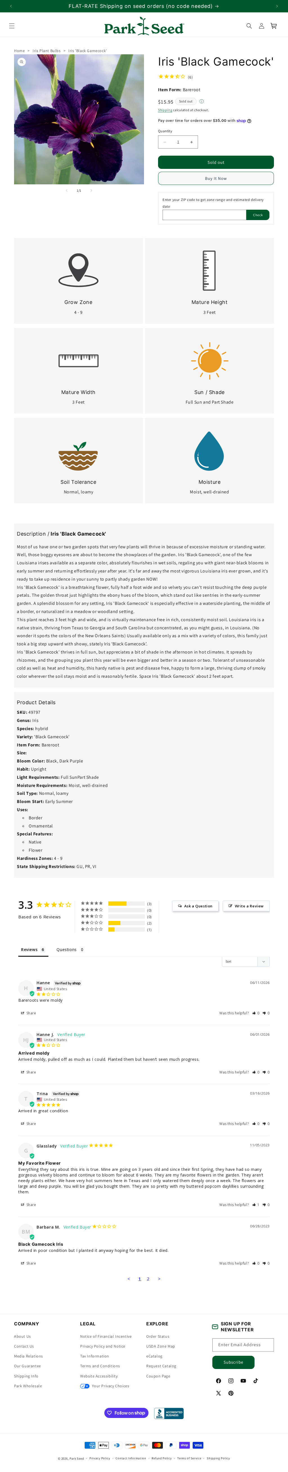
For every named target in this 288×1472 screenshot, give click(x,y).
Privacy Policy (99, 1458)
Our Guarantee (27, 1365)
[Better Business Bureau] (169, 1413)
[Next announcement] (277, 6)
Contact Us (24, 1346)
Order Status (157, 1336)
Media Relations (28, 1356)
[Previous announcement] (11, 6)
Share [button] (30, 1013)
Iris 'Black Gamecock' (87, 50)
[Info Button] (201, 102)
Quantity (165, 131)
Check (258, 214)
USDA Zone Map (160, 1346)
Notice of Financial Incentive (106, 1336)
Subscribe (233, 1362)
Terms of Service (189, 1458)
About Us (22, 1336)
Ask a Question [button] (198, 906)
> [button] (159, 1278)
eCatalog (154, 1356)
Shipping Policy (218, 1458)
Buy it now (216, 178)
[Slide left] (66, 190)
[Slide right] (91, 190)
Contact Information (131, 1458)
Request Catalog (161, 1365)
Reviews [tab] (29, 949)
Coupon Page (158, 1376)
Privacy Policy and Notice (102, 1346)
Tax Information (94, 1356)
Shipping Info (26, 1376)
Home (19, 50)
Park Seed (76, 1458)
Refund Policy (162, 1458)
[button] (12, 26)
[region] (144, 6)
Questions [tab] (66, 949)
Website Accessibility (99, 1376)
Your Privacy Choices (110, 1385)
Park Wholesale (28, 1385)
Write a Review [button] (249, 906)
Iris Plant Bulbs (47, 50)
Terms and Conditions (100, 1365)
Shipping (165, 110)
